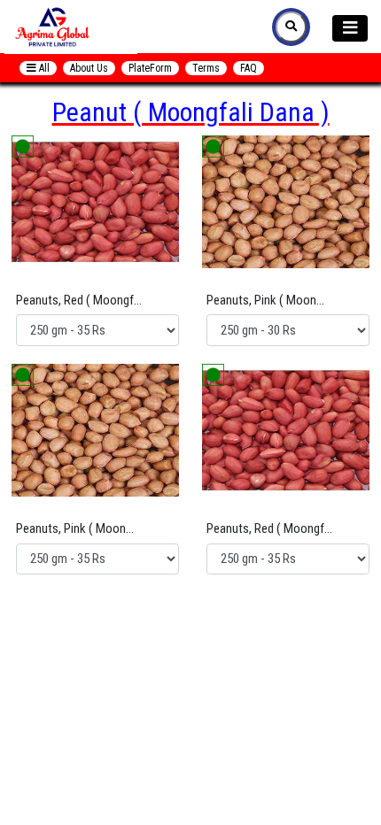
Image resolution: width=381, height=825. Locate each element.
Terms (206, 68)
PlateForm (150, 68)
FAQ (248, 68)
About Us (89, 68)
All (43, 68)
